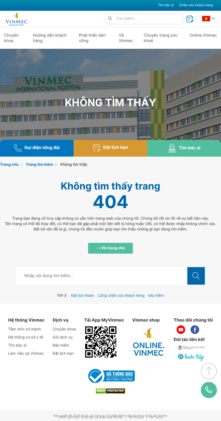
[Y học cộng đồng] (191, 347)
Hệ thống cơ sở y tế (25, 337)
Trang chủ (9, 164)
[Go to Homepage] (16, 19)
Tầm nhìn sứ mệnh (24, 329)
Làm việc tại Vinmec (26, 353)
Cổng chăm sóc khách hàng (121, 295)
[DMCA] (110, 391)
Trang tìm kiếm (39, 164)
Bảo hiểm (61, 345)
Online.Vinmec (203, 35)
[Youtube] (181, 329)
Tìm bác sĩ (166, 5)
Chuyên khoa (11, 38)
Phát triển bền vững (92, 38)
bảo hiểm (156, 295)
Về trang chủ (113, 248)
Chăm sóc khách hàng (196, 5)
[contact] (209, 390)
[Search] (110, 18)
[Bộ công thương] (110, 376)
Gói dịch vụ (62, 337)
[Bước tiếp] (191, 357)
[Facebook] (195, 329)
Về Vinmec (126, 38)
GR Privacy (136, 417)
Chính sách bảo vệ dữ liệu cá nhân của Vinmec (90, 417)
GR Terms (156, 417)
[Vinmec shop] (148, 342)
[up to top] (209, 371)
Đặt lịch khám (82, 295)
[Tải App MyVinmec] (101, 342)
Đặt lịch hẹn (63, 353)
